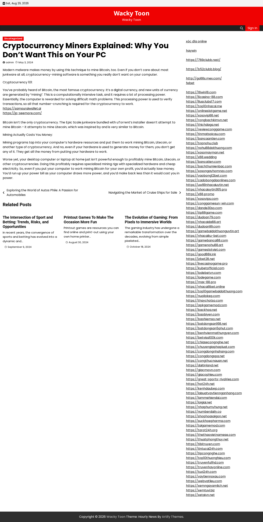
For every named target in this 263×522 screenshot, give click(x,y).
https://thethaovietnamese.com (211, 435)
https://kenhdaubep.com (205, 388)
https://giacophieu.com (204, 374)
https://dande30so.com (204, 208)
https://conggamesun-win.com (210, 203)
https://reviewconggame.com (209, 129)
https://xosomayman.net (205, 152)
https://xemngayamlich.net (207, 485)
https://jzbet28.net (200, 259)
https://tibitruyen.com (203, 444)
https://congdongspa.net (205, 356)
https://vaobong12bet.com (206, 175)
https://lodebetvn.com (203, 273)
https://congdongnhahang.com (210, 351)
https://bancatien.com (203, 161)
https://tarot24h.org (201, 430)
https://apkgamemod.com (206, 305)
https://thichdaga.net (202, 124)
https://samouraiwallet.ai (22, 108)
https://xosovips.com (202, 198)
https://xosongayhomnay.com (209, 171)
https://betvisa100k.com (204, 337)
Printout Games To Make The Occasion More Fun (89, 219)
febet (190, 83)
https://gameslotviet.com (205, 249)
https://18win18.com (201, 92)
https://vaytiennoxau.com (206, 476)
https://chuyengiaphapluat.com (210, 347)
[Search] (242, 28)
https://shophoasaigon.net (206, 416)
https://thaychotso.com (204, 300)
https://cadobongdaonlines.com (210, 180)
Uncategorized (13, 38)
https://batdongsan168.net (206, 323)
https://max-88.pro (201, 282)
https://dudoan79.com (203, 217)
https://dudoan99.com (203, 226)
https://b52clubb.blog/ (203, 69)
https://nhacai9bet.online (205, 286)
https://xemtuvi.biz (200, 490)
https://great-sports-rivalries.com (212, 379)
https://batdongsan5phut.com (209, 328)
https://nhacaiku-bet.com (206, 236)
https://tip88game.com (204, 212)
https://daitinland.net (202, 365)
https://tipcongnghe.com (205, 453)
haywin (191, 50)
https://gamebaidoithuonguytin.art (212, 231)
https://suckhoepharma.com (208, 421)
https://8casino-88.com (204, 97)
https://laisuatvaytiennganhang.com (214, 393)
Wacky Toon (131, 13)
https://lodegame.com (203, 277)
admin (10, 62)
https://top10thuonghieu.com (208, 458)
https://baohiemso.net (203, 319)
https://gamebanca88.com (207, 240)
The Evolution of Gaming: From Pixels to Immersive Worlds (151, 219)
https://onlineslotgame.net (206, 111)
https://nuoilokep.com (203, 296)
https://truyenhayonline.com (208, 467)
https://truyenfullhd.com (205, 462)
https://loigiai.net (199, 402)
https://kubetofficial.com (205, 268)
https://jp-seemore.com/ (22, 113)
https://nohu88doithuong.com (209, 148)
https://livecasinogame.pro (207, 263)
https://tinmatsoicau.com (205, 134)
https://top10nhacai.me (204, 106)
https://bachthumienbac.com (209, 166)
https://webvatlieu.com (204, 481)
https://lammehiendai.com (206, 398)
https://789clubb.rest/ (203, 60)
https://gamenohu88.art (204, 245)
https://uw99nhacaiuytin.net (207, 185)
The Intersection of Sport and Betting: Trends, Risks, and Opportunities (28, 222)
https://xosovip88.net (202, 115)
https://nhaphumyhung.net (207, 407)
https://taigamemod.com (205, 425)
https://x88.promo (200, 194)
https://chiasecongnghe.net (207, 342)
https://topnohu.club (202, 143)
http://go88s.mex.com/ (204, 78)
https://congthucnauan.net (207, 360)
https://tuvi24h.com (201, 472)
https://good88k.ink (201, 254)
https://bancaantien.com (205, 138)
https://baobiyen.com (203, 314)
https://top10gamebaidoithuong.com (214, 291)
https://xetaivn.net (200, 495)
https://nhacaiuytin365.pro (206, 189)
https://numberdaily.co (203, 411)
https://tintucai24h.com (204, 448)
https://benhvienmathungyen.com (212, 333)
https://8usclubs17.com (204, 101)
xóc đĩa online (196, 41)
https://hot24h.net (200, 384)
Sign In (252, 28)
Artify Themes (172, 516)
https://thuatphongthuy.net (207, 439)
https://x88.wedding (201, 157)
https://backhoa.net (201, 310)
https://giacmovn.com (203, 370)
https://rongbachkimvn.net (207, 120)
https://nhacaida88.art (203, 222)
